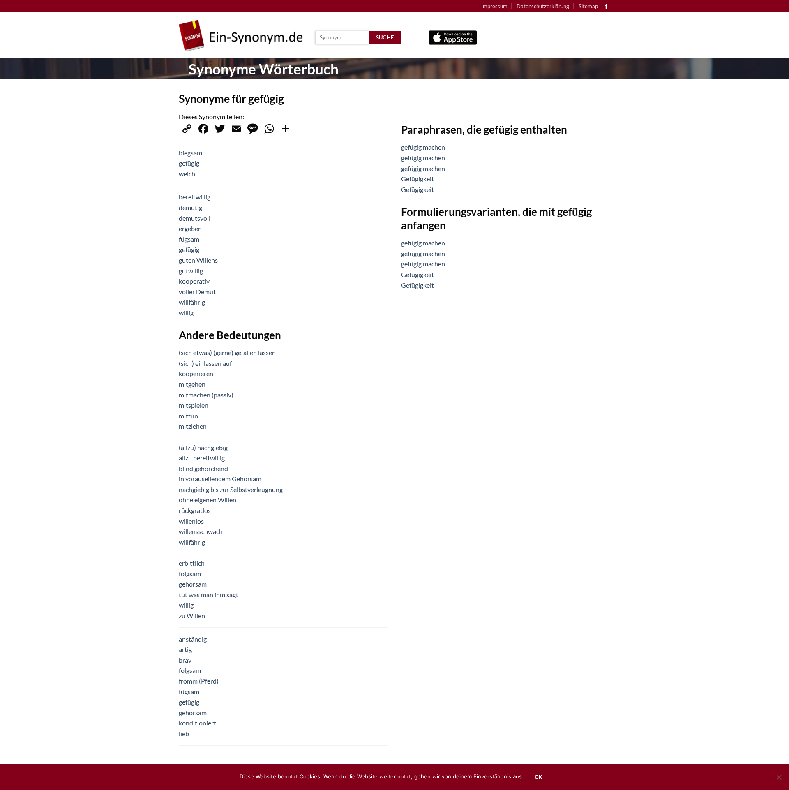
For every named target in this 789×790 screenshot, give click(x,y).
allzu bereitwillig (202, 458)
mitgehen (192, 384)
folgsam (190, 573)
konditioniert (197, 723)
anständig (193, 639)
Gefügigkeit (417, 178)
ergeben (190, 228)
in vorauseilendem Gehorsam (220, 479)
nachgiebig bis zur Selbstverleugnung (231, 489)
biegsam (190, 153)
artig (185, 649)
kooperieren (196, 373)
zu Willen (192, 615)
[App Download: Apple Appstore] (453, 35)
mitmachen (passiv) (206, 395)
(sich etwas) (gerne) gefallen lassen (227, 352)
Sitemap (588, 6)
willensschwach (201, 531)
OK (539, 777)
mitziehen (193, 426)
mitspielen (193, 405)
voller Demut (197, 292)
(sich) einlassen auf (205, 363)
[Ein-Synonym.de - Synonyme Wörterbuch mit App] (241, 35)
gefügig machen (423, 147)
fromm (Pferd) (199, 681)
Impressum (494, 6)
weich (187, 174)
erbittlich (192, 563)
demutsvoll (194, 218)
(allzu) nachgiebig (203, 447)
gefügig (189, 163)
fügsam (189, 239)
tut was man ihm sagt (208, 594)
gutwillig (191, 271)
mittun (188, 416)
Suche (385, 37)
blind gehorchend (203, 468)
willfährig (192, 302)
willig (186, 312)
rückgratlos (195, 510)
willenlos (191, 521)
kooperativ (194, 281)
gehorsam (193, 584)
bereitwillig (194, 197)
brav (185, 660)
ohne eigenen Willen (207, 500)
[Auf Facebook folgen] (606, 6)
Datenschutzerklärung (543, 6)
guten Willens (198, 260)
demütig (190, 207)
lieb (184, 733)
